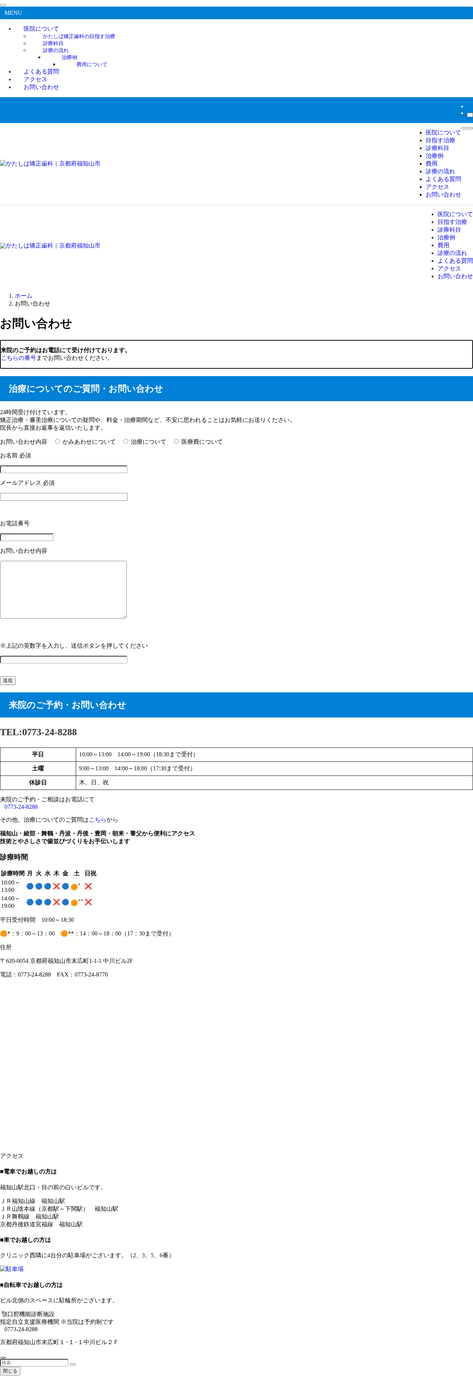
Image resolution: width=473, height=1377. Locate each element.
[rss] (469, 106)
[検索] (470, 115)
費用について (92, 64)
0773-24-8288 (21, 807)
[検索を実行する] (73, 1364)
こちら (97, 820)
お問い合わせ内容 (23, 442)
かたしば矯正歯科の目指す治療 (79, 36)
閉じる (10, 1371)
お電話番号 (15, 523)
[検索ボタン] (470, 128)
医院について (41, 28)
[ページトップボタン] (3, 1357)
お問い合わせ (41, 87)
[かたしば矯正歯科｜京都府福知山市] (50, 163)
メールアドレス (27, 483)
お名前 (15, 455)
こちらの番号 (18, 358)
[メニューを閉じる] (3, 5)
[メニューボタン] (464, 128)
